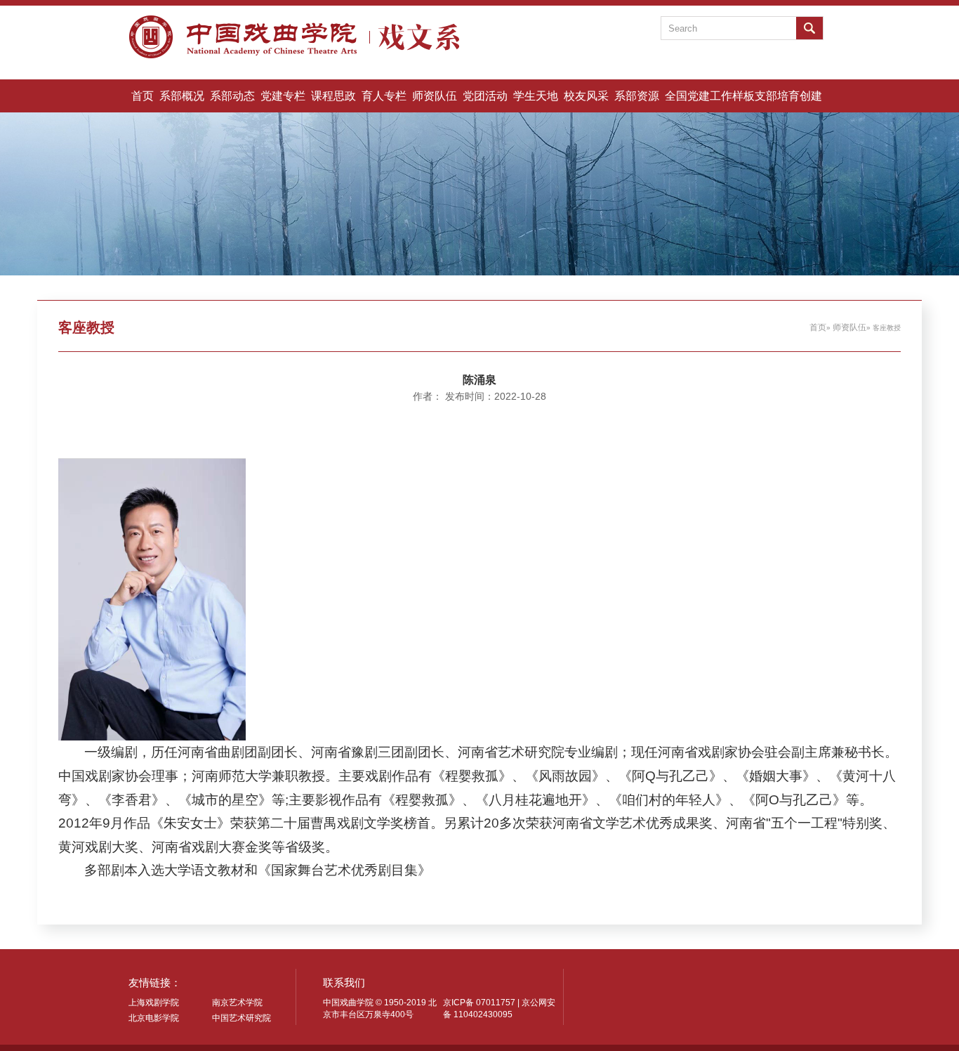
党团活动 (485, 95)
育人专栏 (384, 95)
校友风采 (586, 95)
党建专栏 (282, 95)
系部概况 (181, 95)
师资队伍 (434, 95)
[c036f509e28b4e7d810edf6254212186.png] (152, 598)
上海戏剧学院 (153, 1002)
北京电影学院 (153, 1018)
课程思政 (333, 95)
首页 (142, 95)
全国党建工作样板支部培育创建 (743, 95)
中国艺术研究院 (241, 1018)
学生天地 (535, 95)
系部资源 (636, 95)
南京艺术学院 (237, 1002)
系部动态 (232, 95)
